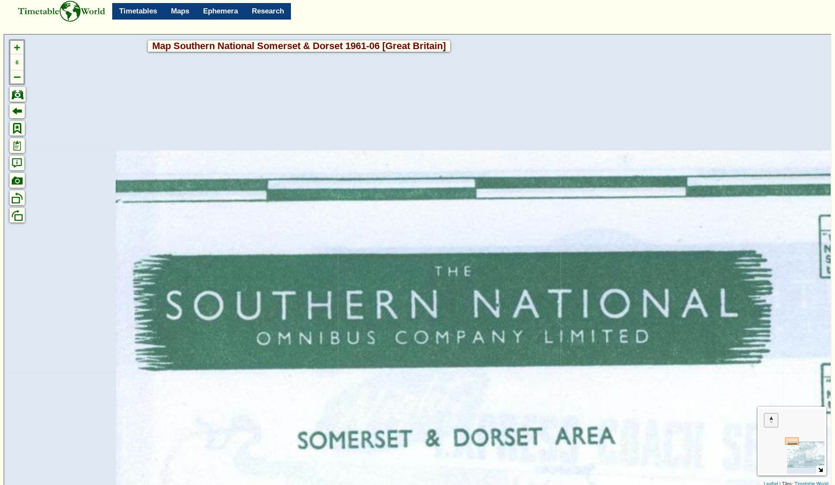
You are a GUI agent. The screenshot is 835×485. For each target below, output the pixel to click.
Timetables (138, 11)
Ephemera (220, 11)
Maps (180, 11)
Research (268, 11)
